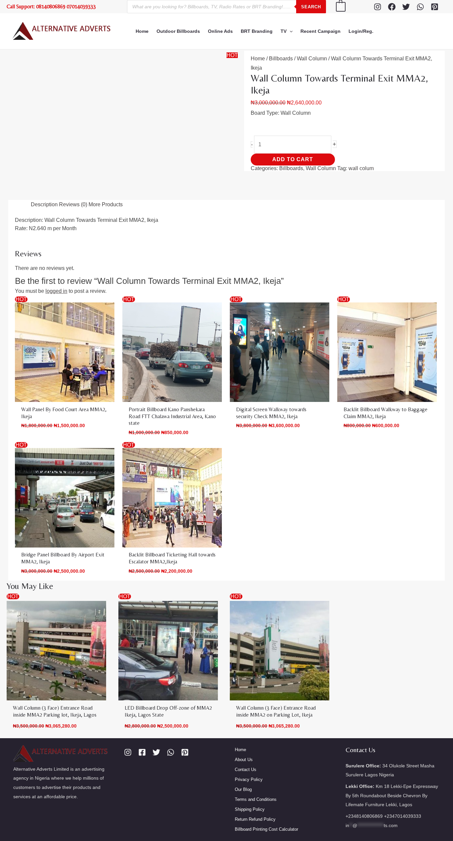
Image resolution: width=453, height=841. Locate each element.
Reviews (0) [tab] (65, 243)
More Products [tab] (104, 243)
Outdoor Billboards (178, 31)
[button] (289, 31)
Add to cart (324, 140)
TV (284, 31)
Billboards (274, 58)
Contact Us (245, 835)
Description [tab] (29, 243)
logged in (66, 323)
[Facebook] (392, 7)
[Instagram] (377, 7)
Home (142, 31)
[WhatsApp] (420, 7)
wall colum (330, 157)
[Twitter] (406, 7)
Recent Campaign (320, 31)
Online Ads (220, 31)
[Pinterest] (434, 7)
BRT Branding (257, 31)
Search (311, 6)
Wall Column (297, 58)
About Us (244, 825)
